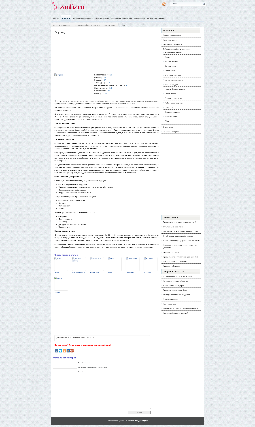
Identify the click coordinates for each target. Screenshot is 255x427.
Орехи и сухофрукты (173, 98)
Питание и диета (102, 18)
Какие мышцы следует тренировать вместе (180, 308)
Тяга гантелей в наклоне (173, 226)
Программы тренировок (121, 18)
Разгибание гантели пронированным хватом (180, 231)
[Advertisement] (102, 53)
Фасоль (57, 292)
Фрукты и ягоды (171, 116)
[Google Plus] (72, 350)
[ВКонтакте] (56, 350)
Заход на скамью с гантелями (175, 261)
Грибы (167, 57)
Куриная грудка (169, 304)
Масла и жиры (170, 70)
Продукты (66, 18)
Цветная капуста (78, 272)
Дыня (110, 272)
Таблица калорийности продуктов (87, 25)
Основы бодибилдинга (83, 18)
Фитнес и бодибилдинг (61, 25)
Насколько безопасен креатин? (175, 313)
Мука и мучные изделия (174, 80)
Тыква (56, 272)
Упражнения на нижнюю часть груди (177, 276)
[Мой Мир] (68, 350)
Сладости (169, 107)
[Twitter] (60, 350)
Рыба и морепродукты (173, 103)
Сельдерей (130, 272)
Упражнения (139, 18)
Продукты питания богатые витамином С (179, 222)
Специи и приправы (172, 112)
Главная (55, 18)
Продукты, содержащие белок (175, 290)
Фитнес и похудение (155, 18)
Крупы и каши (170, 66)
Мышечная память (170, 299)
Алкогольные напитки (173, 52)
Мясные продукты (172, 84)
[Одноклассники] (64, 350)
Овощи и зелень (110, 25)
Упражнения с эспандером (173, 285)
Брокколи (147, 272)
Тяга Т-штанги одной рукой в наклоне (178, 236)
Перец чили (94, 272)
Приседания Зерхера (171, 266)
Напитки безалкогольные (175, 89)
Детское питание (171, 61)
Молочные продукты (173, 75)
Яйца (167, 121)
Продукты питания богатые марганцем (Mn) (180, 256)
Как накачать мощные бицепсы (175, 281)
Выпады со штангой (171, 252)
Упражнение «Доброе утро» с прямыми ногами (181, 240)
